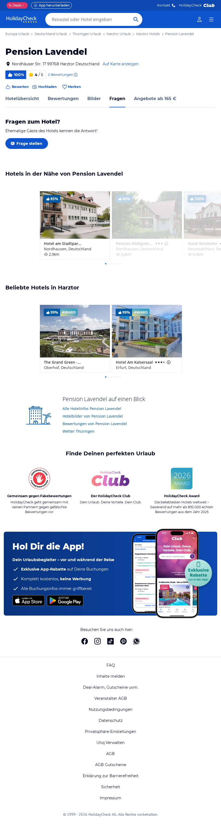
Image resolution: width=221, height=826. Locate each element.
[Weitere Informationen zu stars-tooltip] (165, 243)
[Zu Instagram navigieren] (97, 641)
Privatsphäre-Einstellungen (110, 731)
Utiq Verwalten (110, 742)
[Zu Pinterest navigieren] (123, 641)
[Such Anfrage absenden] (135, 19)
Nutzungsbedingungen (110, 709)
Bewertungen (63, 98)
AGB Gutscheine (110, 764)
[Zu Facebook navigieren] (84, 641)
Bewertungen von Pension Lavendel (95, 423)
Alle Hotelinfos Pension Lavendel (92, 408)
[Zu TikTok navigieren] (110, 641)
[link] (199, 19)
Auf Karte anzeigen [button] (121, 64)
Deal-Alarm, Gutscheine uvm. (110, 687)
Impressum (110, 798)
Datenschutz (111, 720)
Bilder (94, 98)
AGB (110, 753)
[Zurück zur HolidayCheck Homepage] (21, 19)
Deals (15, 5)
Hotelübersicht (22, 98)
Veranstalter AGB (110, 698)
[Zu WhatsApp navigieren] (136, 641)
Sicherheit (110, 786)
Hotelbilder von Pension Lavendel (93, 416)
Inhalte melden (110, 676)
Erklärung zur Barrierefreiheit (111, 775)
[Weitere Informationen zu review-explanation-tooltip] (75, 75)
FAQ (110, 665)
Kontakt (163, 5)
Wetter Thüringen (79, 431)
